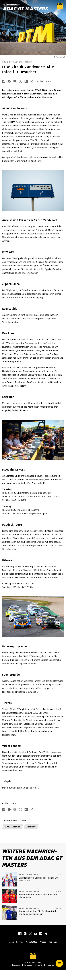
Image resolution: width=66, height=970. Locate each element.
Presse (43, 942)
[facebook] (19, 934)
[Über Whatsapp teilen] (9, 81)
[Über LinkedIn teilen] (26, 81)
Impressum (16, 965)
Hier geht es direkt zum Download (19, 692)
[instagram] (25, 934)
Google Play (8, 161)
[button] (59, 963)
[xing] (46, 934)
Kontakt (53, 942)
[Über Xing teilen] (31, 81)
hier (24, 410)
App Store (36, 161)
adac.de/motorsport (12, 716)
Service (19, 942)
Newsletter (31, 942)
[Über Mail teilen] (15, 81)
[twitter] (30, 934)
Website (15, 237)
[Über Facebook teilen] (3, 81)
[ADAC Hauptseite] (60, 8)
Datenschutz (27, 965)
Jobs (11, 942)
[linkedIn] (40, 934)
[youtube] (35, 934)
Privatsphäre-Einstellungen (44, 965)
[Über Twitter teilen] (20, 81)
